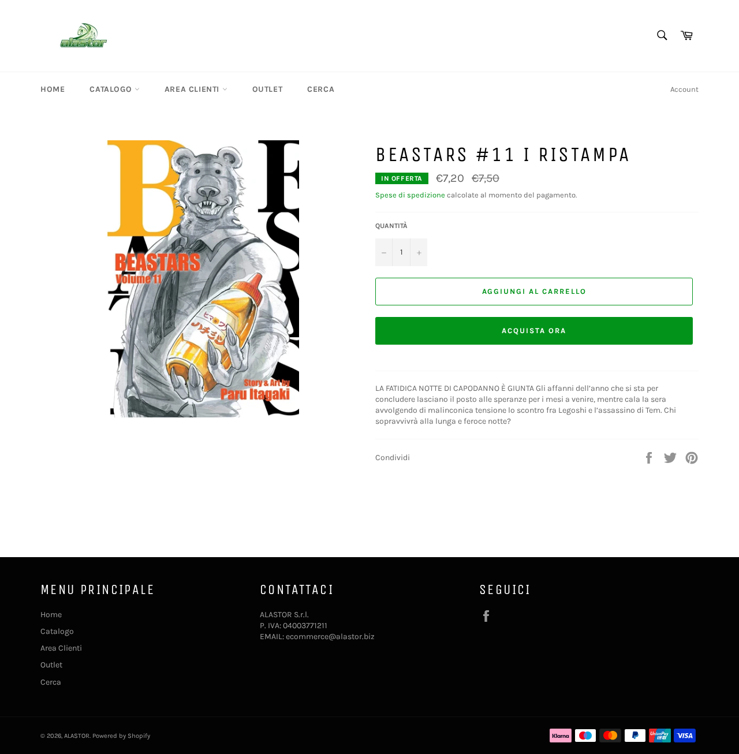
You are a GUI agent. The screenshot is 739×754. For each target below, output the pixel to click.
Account (684, 89)
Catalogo (111, 89)
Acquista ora (534, 330)
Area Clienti (193, 89)
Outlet (267, 89)
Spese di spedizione (410, 195)
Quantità (391, 226)
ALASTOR (76, 736)
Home (52, 89)
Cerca (320, 89)
